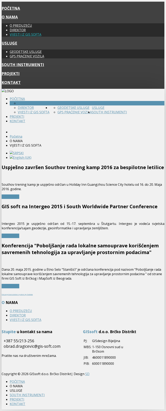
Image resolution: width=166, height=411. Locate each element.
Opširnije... (10, 196)
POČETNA (11, 8)
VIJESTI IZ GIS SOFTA (25, 34)
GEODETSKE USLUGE (26, 51)
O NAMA (10, 16)
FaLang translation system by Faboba (17, 294)
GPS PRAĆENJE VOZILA (27, 56)
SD (87, 374)
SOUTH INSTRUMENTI (23, 64)
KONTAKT (11, 82)
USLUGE (9, 43)
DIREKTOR (18, 30)
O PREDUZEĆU (21, 25)
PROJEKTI (11, 73)
